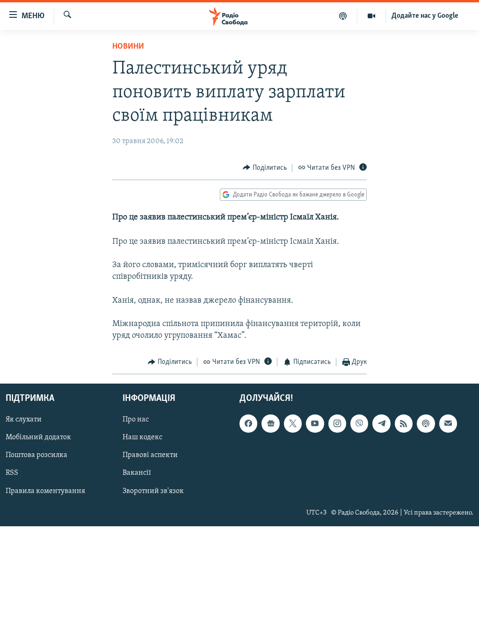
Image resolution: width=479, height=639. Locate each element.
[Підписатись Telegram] (381, 423)
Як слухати (24, 419)
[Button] (265, 168)
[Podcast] (426, 423)
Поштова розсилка (36, 455)
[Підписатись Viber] (359, 423)
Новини (128, 47)
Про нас (136, 419)
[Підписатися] (448, 423)
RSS (12, 473)
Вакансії (137, 473)
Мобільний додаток (38, 437)
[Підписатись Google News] (270, 423)
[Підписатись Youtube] (315, 423)
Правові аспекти (150, 455)
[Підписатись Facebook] (248, 423)
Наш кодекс (142, 437)
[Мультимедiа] (371, 15)
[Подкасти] (343, 15)
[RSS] (404, 423)
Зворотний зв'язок (153, 490)
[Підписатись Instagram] (337, 423)
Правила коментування (45, 490)
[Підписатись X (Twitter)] (293, 423)
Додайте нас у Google (425, 16)
